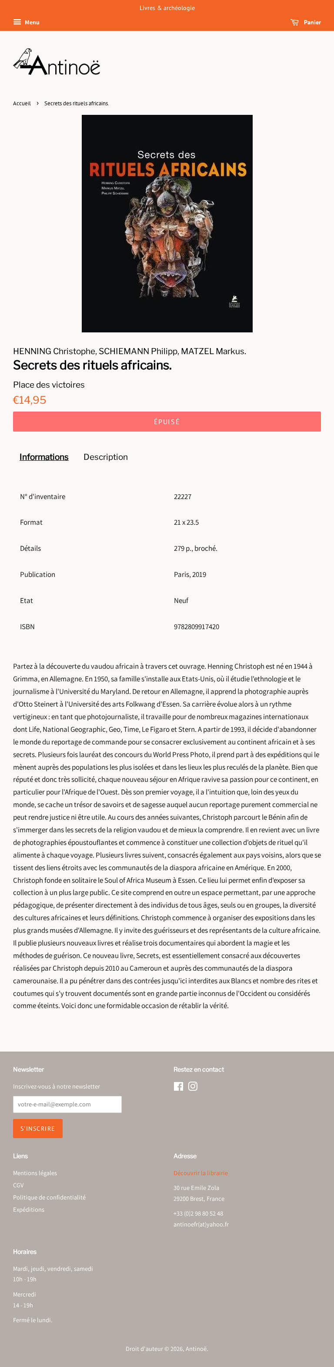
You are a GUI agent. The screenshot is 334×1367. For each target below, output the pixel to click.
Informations (44, 457)
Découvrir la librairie (201, 1173)
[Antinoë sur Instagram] (192, 1088)
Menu (31, 22)
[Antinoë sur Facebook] (179, 1088)
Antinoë (196, 1348)
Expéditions (28, 1209)
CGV (18, 1185)
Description (106, 457)
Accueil (22, 103)
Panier (311, 22)
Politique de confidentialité (49, 1197)
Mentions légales (35, 1173)
